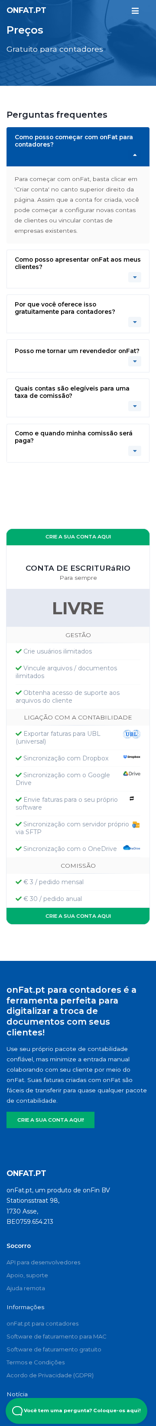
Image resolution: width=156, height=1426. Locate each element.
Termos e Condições (35, 1362)
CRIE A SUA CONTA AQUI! (50, 1120)
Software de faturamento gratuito (53, 1349)
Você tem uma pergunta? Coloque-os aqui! (82, 1410)
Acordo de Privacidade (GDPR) (50, 1375)
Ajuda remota (25, 1288)
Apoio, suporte (27, 1275)
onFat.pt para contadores (42, 1323)
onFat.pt (26, 10)
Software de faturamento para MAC (56, 1336)
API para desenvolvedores (43, 1262)
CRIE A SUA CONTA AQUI (78, 537)
